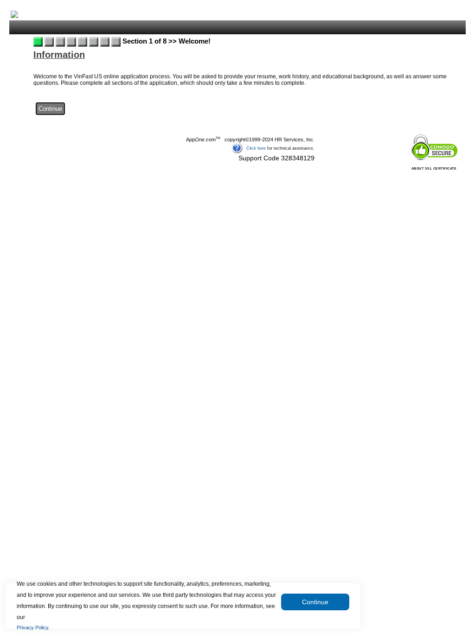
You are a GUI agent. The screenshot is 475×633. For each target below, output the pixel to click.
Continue (315, 602)
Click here (256, 148)
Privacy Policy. (33, 627)
